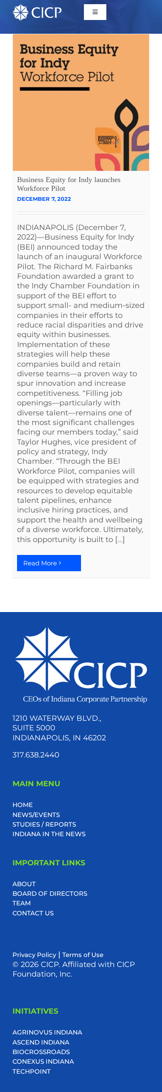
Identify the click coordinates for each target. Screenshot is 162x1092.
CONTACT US (33, 913)
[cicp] (36, 8)
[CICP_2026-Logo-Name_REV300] (81, 628)
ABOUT (24, 884)
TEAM (21, 903)
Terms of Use (82, 955)
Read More (40, 563)
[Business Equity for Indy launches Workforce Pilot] (81, 102)
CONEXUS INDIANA (43, 1061)
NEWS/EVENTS (36, 815)
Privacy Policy (34, 955)
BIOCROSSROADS (41, 1052)
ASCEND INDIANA (40, 1042)
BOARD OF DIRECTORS (49, 893)
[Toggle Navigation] (95, 12)
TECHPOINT (31, 1071)
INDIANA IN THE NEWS (49, 834)
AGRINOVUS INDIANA (47, 1032)
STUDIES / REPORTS (44, 824)
